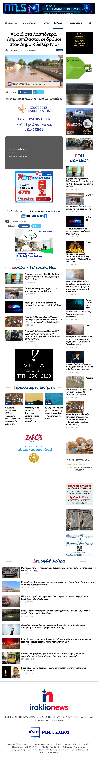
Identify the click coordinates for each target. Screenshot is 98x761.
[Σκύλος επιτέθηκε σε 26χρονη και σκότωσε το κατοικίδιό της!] (14, 293)
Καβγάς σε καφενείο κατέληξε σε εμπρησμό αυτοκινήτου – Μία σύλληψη (43, 303)
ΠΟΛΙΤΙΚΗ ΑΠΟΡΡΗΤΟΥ (67, 717)
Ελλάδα (58, 23)
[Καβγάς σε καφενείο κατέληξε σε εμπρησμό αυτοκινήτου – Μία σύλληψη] (14, 307)
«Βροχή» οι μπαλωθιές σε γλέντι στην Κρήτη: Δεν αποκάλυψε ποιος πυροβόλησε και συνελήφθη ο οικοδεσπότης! (53, 626)
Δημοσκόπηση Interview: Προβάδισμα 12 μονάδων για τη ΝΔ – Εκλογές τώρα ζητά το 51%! (44, 276)
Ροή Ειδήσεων (29, 23)
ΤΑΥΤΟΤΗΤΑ (86, 717)
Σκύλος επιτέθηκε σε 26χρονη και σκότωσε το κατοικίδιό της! (41, 289)
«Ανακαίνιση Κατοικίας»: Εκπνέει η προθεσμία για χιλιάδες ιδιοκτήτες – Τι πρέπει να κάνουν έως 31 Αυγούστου (78, 286)
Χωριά (24, 221)
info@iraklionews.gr (78, 747)
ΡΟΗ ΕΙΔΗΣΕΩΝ (13, 717)
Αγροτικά (29, 403)
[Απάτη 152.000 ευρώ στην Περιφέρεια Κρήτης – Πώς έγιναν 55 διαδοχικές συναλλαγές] (75, 304)
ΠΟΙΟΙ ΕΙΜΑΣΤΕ (30, 717)
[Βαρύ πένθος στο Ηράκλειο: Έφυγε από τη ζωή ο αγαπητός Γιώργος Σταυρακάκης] (11, 672)
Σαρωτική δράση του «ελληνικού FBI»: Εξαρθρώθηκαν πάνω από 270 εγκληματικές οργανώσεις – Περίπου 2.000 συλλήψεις (43, 335)
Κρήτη (45, 23)
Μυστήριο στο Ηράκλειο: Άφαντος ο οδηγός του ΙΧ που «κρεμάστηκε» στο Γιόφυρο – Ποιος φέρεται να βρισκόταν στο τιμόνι (56, 640)
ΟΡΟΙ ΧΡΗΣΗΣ (47, 717)
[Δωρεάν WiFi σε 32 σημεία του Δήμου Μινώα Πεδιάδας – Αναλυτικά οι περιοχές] (75, 357)
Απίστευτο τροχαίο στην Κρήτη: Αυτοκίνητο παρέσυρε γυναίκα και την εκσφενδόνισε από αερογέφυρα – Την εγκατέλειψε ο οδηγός (55, 654)
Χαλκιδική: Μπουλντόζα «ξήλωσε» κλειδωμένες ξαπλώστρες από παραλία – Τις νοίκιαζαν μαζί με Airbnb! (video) (43, 319)
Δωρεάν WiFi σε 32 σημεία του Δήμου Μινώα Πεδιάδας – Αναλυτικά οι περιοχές (79, 366)
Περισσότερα (75, 23)
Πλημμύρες (15, 221)
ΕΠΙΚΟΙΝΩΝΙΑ (42, 720)
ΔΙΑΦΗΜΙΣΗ (57, 720)
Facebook (37, 215)
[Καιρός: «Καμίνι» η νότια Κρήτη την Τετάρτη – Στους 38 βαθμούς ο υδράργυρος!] (75, 382)
